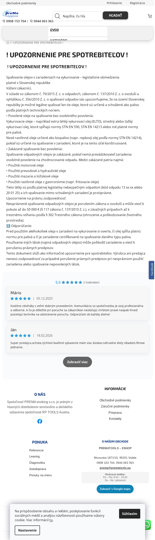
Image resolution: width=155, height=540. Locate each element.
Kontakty (113, 418)
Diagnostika (35, 462)
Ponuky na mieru (39, 475)
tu (49, 520)
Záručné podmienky (113, 406)
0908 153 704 (14, 21)
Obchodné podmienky (20, 3)
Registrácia (135, 3)
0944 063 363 (41, 21)
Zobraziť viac (76, 362)
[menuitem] (76, 30)
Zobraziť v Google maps (113, 488)
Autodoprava (36, 469)
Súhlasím (128, 513)
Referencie (35, 450)
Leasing (33, 456)
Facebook (149, 270)
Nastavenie (26, 530)
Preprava (113, 412)
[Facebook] (38, 421)
